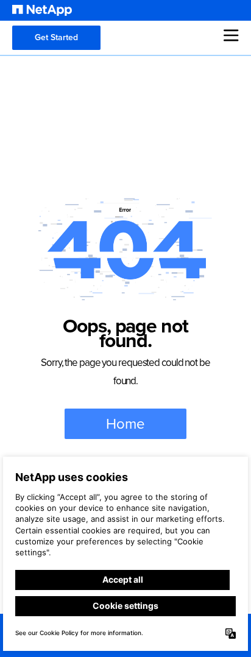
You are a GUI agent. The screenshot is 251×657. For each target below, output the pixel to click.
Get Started (56, 37)
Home (125, 424)
